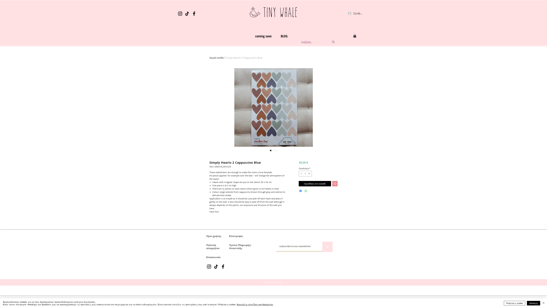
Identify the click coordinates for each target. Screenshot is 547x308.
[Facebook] (194, 13)
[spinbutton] (305, 173)
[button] (354, 36)
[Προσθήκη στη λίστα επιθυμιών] (335, 184)
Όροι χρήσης (213, 236)
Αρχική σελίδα (216, 57)
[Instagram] (180, 13)
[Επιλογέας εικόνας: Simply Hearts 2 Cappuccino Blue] (270, 150)
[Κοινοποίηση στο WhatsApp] (306, 191)
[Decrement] (301, 173)
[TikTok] (187, 13)
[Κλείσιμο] (543, 303)
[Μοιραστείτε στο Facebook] (300, 191)
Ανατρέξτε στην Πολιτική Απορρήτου (255, 304)
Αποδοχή (533, 303)
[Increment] (309, 173)
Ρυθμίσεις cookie (514, 303)
